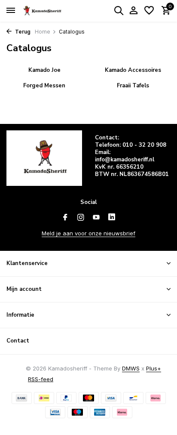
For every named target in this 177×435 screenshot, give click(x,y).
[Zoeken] (118, 10)
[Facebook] (65, 218)
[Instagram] (80, 218)
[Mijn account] (133, 10)
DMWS (131, 368)
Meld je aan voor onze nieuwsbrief (88, 233)
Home (42, 31)
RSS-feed (40, 379)
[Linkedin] (111, 218)
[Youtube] (96, 218)
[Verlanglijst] (149, 11)
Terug (22, 31)
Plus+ (153, 368)
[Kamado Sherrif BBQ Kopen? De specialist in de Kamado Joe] (45, 11)
